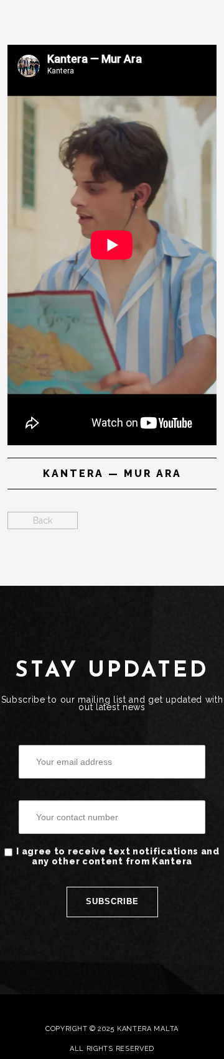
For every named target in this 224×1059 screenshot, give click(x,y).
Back (42, 520)
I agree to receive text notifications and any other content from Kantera (118, 856)
